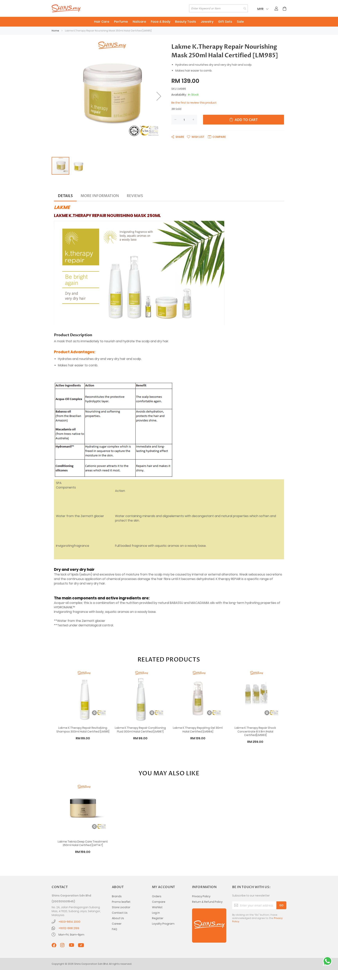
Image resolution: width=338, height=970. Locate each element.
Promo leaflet (121, 902)
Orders (156, 896)
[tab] (65, 196)
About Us (118, 918)
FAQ (114, 929)
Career (116, 924)
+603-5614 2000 (69, 922)
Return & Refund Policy (207, 902)
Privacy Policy (201, 896)
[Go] (281, 905)
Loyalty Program (163, 924)
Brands (117, 896)
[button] (159, 96)
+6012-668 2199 (68, 928)
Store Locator (121, 907)
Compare (158, 902)
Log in (156, 913)
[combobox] (218, 8)
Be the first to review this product (194, 103)
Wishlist (157, 907)
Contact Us (120, 913)
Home (55, 30)
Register (157, 918)
